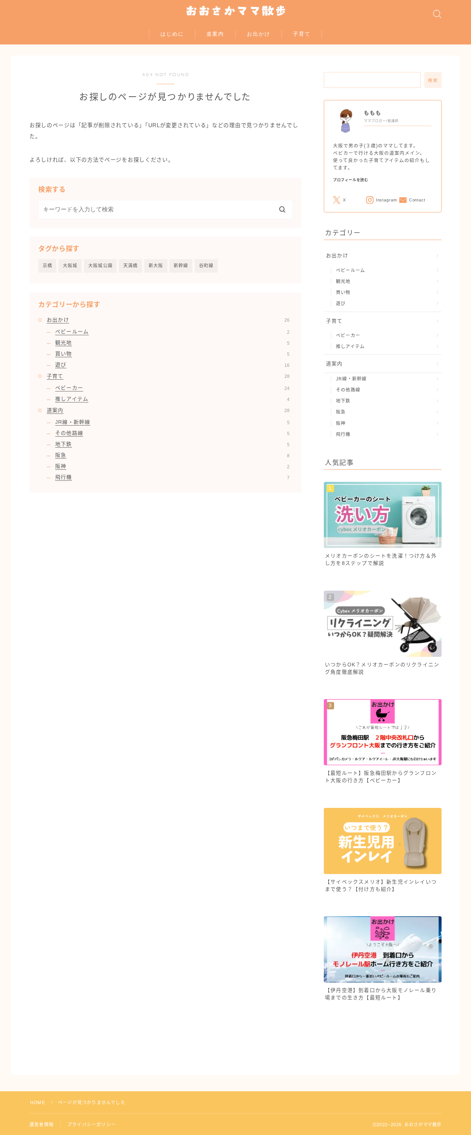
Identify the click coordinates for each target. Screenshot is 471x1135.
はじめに (172, 34)
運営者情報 (41, 1124)
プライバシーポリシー (91, 1124)
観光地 (172, 342)
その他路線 (172, 433)
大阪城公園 (100, 265)
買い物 (172, 354)
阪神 (172, 466)
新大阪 (156, 265)
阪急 (172, 455)
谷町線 (206, 265)
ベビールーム (172, 331)
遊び (172, 365)
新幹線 (181, 265)
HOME (37, 1102)
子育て (302, 34)
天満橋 (130, 265)
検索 (433, 80)
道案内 (215, 34)
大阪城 (70, 265)
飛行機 (172, 477)
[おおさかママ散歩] (235, 10)
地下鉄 (172, 444)
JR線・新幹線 (172, 422)
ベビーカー (172, 388)
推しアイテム (172, 399)
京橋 (47, 265)
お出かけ (258, 34)
